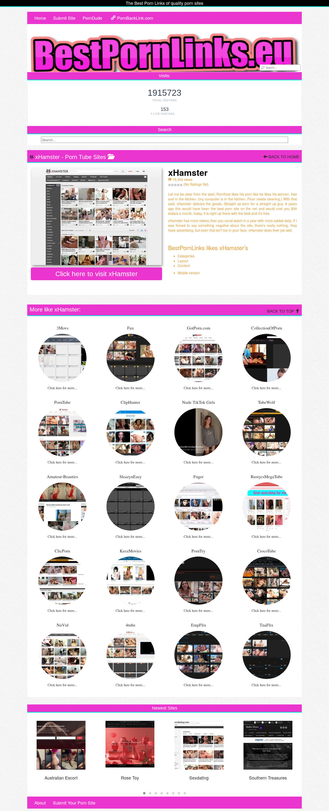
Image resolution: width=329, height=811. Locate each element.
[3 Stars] (175, 185)
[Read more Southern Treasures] (268, 745)
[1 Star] (169, 185)
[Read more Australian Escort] (61, 745)
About (40, 802)
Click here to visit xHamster (96, 274)
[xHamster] (96, 216)
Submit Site (64, 18)
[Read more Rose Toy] (130, 745)
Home (40, 18)
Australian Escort (61, 777)
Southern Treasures (268, 777)
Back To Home (283, 157)
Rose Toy (130, 777)
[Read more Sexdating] (199, 745)
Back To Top (281, 311)
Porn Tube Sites (85, 157)
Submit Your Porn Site (74, 802)
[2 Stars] (172, 185)
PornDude (92, 18)
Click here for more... (62, 388)
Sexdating (199, 777)
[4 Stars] (178, 185)
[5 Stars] (181, 185)
